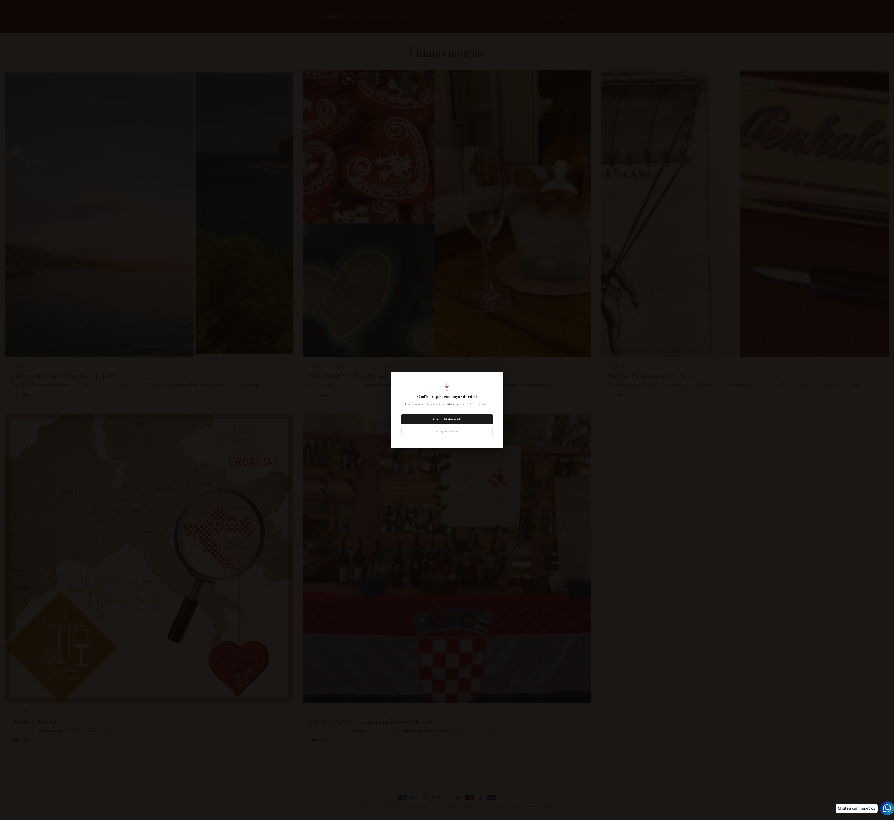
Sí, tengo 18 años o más (447, 419)
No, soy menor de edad (447, 431)
